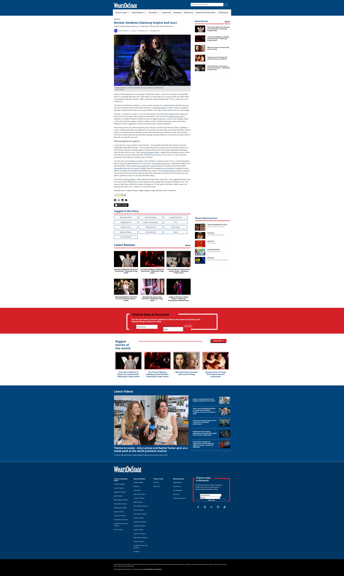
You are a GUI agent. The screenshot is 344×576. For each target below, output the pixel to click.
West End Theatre (140, 494)
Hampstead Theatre (214, 251)
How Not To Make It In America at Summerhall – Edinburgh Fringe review (128, 374)
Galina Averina (160, 163)
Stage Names (177, 482)
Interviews (137, 490)
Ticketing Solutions (179, 498)
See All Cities (118, 530)
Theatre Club (166, 13)
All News (136, 552)
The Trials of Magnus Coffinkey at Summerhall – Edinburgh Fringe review (157, 374)
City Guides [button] (153, 13)
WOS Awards (188, 13)
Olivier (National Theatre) (215, 235)
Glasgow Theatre (120, 492)
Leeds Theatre (119, 512)
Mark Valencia (124, 31)
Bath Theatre (118, 496)
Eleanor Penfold (140, 168)
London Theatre (119, 484)
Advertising (177, 486)
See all (227, 22)
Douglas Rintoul (173, 116)
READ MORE (218, 341)
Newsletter (177, 13)
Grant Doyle (141, 166)
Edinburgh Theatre (120, 508)
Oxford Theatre (139, 542)
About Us (176, 494)
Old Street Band (129, 179)
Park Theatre (211, 243)
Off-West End (142, 31)
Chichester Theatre (120, 504)
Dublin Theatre (119, 488)
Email (134, 327)
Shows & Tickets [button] (121, 13)
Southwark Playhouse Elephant (218, 260)
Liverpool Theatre (120, 516)
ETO (165, 114)
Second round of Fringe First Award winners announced (215, 374)
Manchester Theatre (121, 520)
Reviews (117, 19)
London (133, 31)
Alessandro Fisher (120, 168)
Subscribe (188, 326)
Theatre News (138, 482)
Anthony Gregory (147, 152)
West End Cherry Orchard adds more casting (186, 373)
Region (165, 326)
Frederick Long (161, 168)
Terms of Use (157, 569)
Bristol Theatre (139, 510)
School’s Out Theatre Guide (205, 13)
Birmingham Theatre (121, 500)
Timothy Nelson (168, 171)
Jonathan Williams (160, 108)
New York (156, 486)
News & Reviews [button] (138, 13)
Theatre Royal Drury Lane (216, 227)
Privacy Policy (148, 569)
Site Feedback (177, 490)
